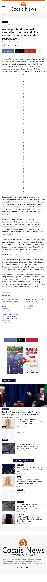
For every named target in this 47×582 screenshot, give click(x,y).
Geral (8, 15)
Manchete (5, 409)
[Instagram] (20, 567)
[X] (23, 567)
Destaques (6, 452)
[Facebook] (17, 567)
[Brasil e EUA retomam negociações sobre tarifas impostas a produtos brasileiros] (23, 395)
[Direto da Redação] (4, 45)
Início (3, 15)
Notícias (5, 439)
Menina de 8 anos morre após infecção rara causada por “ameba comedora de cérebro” (29, 422)
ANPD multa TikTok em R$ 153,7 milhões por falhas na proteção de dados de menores (29, 519)
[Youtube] (27, 567)
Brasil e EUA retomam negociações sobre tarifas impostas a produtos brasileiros (21, 413)
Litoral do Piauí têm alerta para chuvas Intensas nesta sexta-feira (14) (11, 316)
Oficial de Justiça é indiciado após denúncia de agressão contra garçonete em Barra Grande (29, 446)
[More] (39, 51)
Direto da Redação (14, 46)
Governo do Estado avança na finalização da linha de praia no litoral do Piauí (33, 302)
